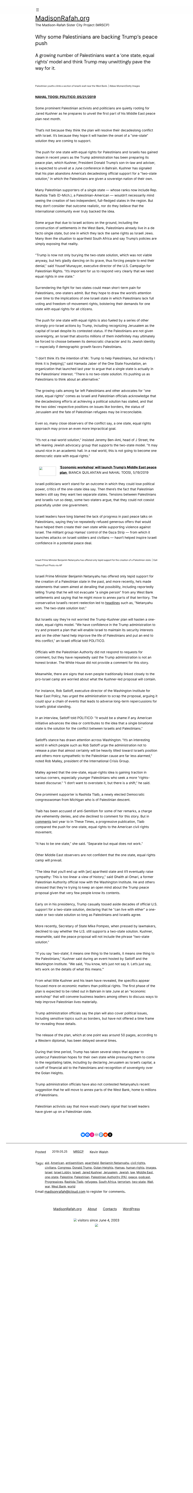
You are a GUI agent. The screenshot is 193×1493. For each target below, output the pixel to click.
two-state (139, 1182)
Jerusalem (110, 1172)
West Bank (58, 1186)
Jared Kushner (92, 1172)
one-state (51, 1177)
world (71, 1186)
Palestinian (82, 1177)
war (47, 1186)
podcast (144, 1177)
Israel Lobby (62, 1172)
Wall (150, 1182)
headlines (112, 603)
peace (132, 1177)
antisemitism (74, 1163)
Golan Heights (103, 1167)
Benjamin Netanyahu (114, 1163)
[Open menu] (37, 10)
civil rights (138, 1163)
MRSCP (78, 1151)
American (57, 1163)
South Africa (107, 1182)
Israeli (76, 1172)
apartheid (92, 1163)
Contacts (110, 1209)
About (92, 1209)
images (151, 1167)
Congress (64, 1167)
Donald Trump (82, 1167)
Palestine (66, 1177)
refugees (91, 1182)
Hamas (120, 1167)
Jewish (124, 1172)
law (132, 1172)
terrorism (124, 1182)
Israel (48, 1172)
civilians (50, 1167)
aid (47, 1163)
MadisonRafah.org (62, 18)
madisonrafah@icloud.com (64, 1192)
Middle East (144, 1172)
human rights (135, 1167)
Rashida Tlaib (73, 1182)
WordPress (131, 1209)
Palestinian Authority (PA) (109, 1177)
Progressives (54, 1182)
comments (43, 822)
